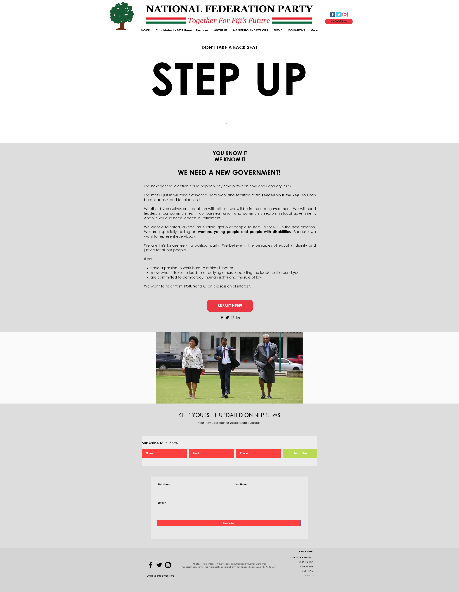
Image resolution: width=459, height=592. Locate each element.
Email (161, 502)
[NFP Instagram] (345, 14)
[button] (220, 30)
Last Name (241, 484)
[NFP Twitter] (339, 14)
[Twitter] (227, 317)
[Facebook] (222, 317)
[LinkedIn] (238, 317)
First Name (164, 484)
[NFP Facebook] (332, 14)
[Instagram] (232, 317)
